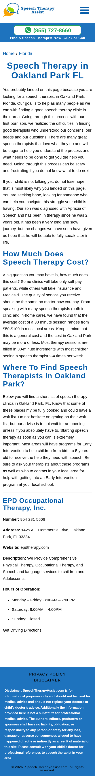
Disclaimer (47, 680)
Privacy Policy (47, 674)
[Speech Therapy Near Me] (26, 10)
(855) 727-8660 (52, 30)
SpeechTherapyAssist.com (46, 767)
